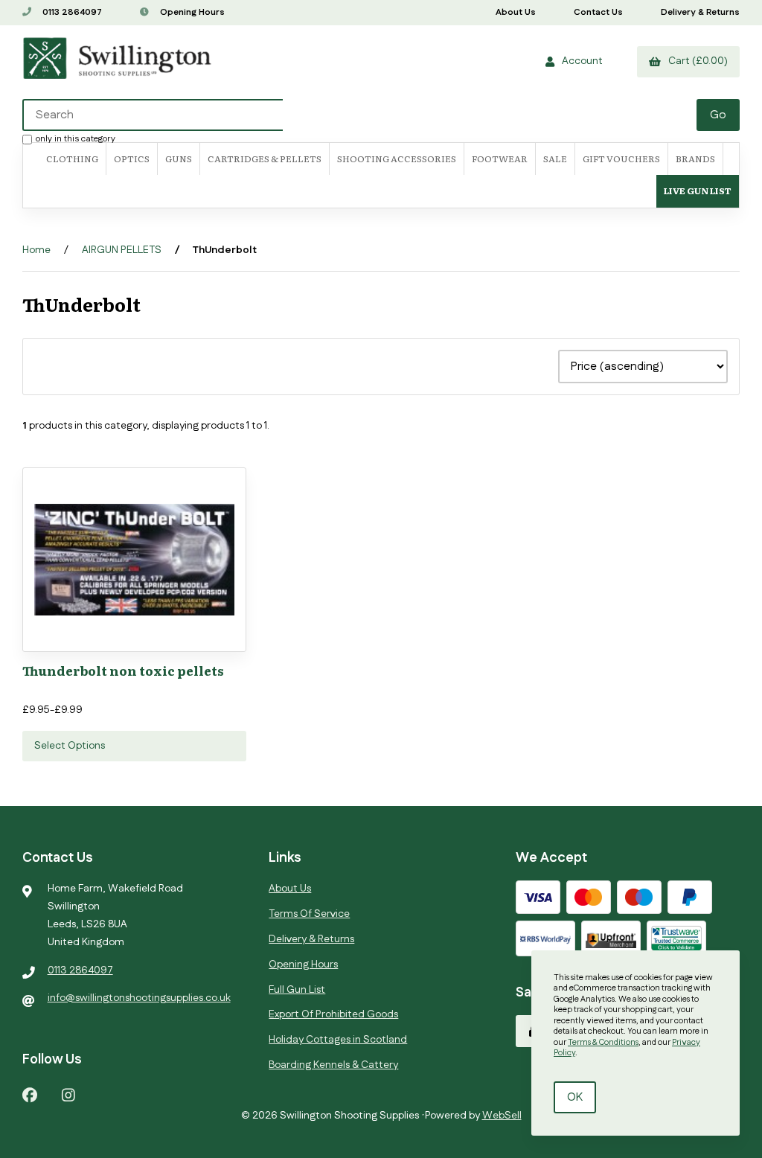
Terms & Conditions (603, 1043)
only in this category (75, 138)
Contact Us (598, 12)
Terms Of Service (309, 913)
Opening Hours (191, 12)
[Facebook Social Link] (29, 1094)
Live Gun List (697, 190)
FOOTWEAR (500, 158)
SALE (555, 158)
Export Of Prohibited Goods (333, 1014)
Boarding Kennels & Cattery (333, 1065)
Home (36, 250)
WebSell (502, 1115)
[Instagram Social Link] (68, 1094)
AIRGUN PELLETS (121, 250)
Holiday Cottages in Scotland (338, 1039)
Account (580, 61)
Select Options (69, 745)
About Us (516, 12)
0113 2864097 (71, 12)
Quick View (163, 636)
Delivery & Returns (700, 12)
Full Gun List (297, 989)
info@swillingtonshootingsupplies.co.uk (139, 998)
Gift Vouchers (621, 158)
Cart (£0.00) (696, 61)
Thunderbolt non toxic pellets (123, 670)
